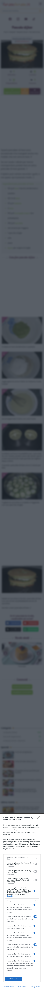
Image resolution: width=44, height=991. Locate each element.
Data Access (22, 987)
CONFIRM (13, 979)
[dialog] (22, 902)
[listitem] (22, 858)
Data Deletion (9, 987)
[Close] (39, 818)
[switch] (35, 864)
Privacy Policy (35, 987)
